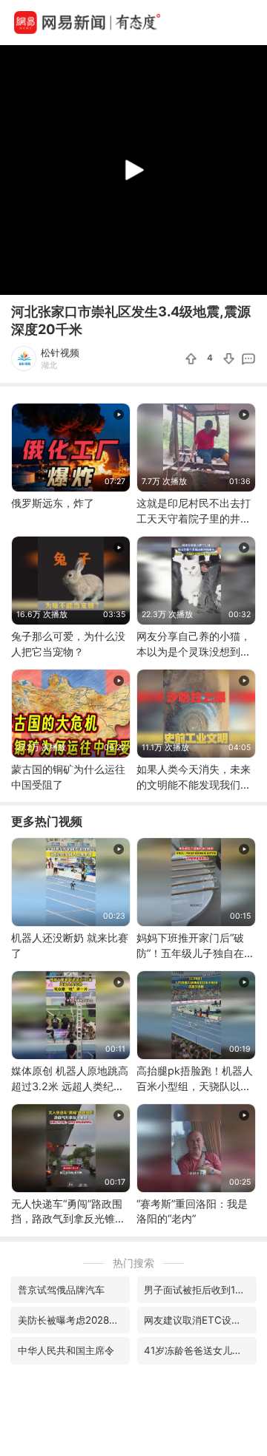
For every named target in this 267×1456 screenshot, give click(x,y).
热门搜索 (133, 1262)
